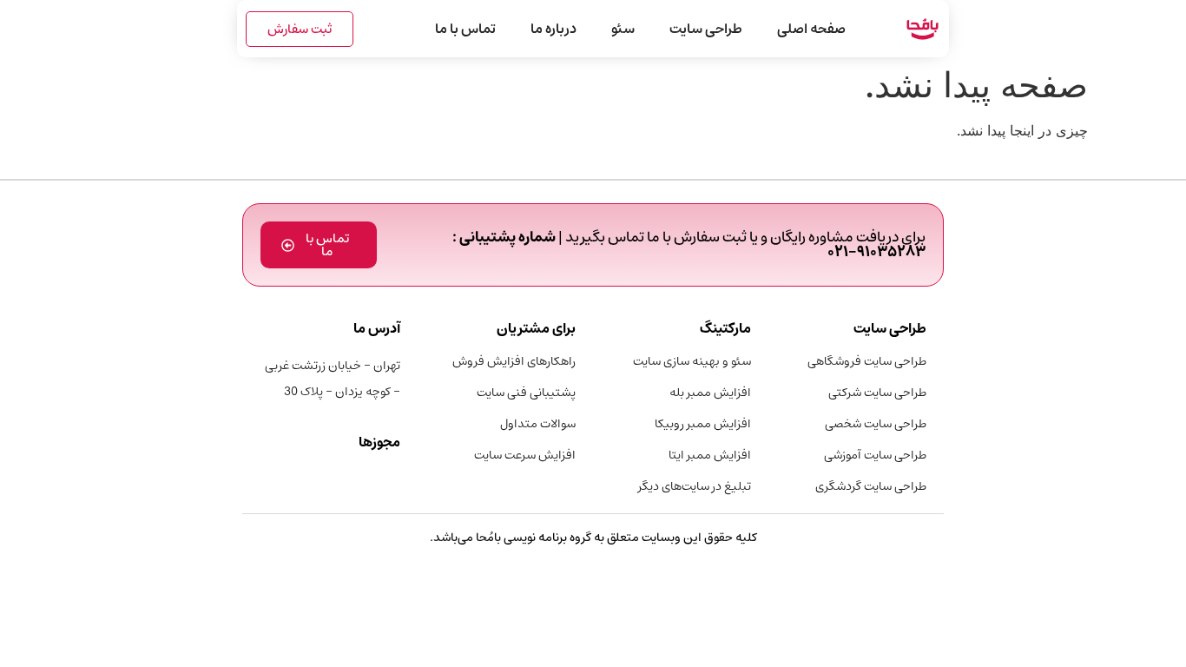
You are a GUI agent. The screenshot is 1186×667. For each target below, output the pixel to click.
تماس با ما (465, 29)
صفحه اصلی (811, 29)
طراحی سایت (705, 29)
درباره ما (553, 29)
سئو (623, 29)
